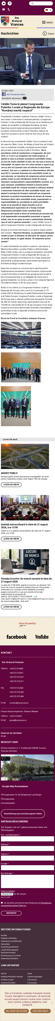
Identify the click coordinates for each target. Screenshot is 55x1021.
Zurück (51, 33)
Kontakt (4, 935)
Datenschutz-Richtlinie (9, 958)
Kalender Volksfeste (9, 938)
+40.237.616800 (16, 669)
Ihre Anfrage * (7, 873)
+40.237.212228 (16, 688)
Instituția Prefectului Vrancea (12, 977)
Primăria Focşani (7, 980)
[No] (51, 1002)
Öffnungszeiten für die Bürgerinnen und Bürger (21, 795)
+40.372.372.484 (16, 696)
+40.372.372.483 (16, 692)
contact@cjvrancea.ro (19, 703)
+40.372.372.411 (16, 681)
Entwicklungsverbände (9, 947)
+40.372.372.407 (16, 677)
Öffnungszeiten (7, 799)
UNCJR (3, 974)
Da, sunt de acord (16, 1011)
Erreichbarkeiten (8, 803)
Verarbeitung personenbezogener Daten (23, 814)
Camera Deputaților (35, 977)
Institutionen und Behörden (11, 941)
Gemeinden (5, 944)
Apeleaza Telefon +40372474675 (9, 9)
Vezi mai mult (40, 1011)
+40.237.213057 (16, 673)
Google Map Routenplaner (15, 786)
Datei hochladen (8, 891)
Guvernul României (8, 983)
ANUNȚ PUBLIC (9, 473)
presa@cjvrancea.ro (18, 720)
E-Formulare (32, 983)
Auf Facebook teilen (16, 94)
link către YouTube (41, 635)
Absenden (11, 913)
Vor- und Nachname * (10, 835)
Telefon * (5, 854)
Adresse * (5, 844)
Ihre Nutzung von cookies (11, 956)
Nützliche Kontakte (8, 953)
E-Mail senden (4, 9)
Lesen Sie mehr (11, 485)
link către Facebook (17, 635)
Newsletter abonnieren (12, 98)
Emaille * (5, 863)
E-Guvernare (32, 980)
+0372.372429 (15, 716)
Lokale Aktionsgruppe (9, 950)
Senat (30, 974)
